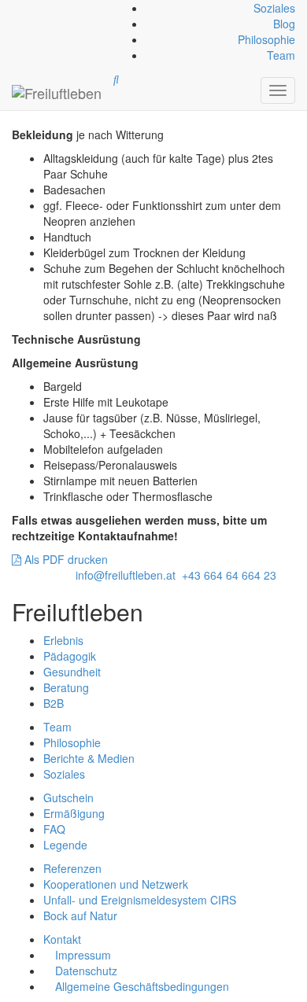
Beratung (66, 687)
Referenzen (72, 868)
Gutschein (68, 797)
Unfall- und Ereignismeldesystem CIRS (139, 900)
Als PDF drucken (64, 559)
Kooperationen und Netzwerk (115, 884)
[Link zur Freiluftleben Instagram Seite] (19, 8)
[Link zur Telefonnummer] (16, 8)
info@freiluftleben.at (126, 575)
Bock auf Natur (80, 915)
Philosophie (266, 39)
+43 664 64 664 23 (229, 575)
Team (281, 55)
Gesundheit (72, 672)
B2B (53, 703)
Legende (65, 845)
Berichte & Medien (89, 758)
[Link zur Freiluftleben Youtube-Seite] (22, 8)
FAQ (54, 829)
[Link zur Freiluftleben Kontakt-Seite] (13, 8)
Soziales (274, 8)
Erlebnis (63, 640)
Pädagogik (69, 656)
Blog (284, 23)
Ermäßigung (74, 813)
